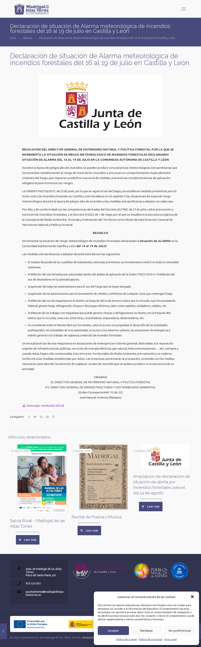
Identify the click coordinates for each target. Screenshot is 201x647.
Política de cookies (126, 639)
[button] (192, 597)
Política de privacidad (150, 639)
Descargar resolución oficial (45, 405)
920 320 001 (33, 583)
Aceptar (113, 630)
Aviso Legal (170, 639)
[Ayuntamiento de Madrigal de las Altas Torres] (31, 9)
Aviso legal (90, 637)
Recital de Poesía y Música (97, 516)
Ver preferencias (179, 630)
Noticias (27, 38)
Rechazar (146, 630)
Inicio (13, 38)
